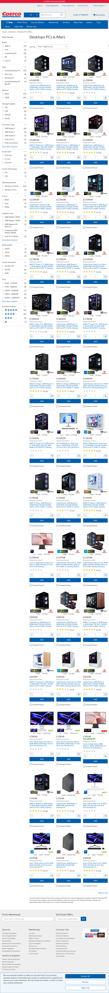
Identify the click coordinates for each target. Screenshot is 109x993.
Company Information (9, 933)
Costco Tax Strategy (8, 938)
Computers (12, 32)
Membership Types (35, 936)
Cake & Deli (18, 27)
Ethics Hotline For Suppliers (11, 964)
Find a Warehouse (11, 914)
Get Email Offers (64, 914)
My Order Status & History (37, 949)
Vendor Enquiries (8, 962)
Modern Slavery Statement (11, 959)
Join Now (32, 933)
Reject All (85, 988)
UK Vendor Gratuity (8, 969)
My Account (33, 946)
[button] (62, 15)
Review (85, 982)
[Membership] (58, 22)
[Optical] (92, 22)
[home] (11, 14)
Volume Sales (33, 954)
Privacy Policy (6, 941)
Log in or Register (35, 943)
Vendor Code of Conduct (10, 967)
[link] (41, 78)
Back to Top (103, 893)
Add (42, 103)
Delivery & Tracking (62, 943)
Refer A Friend (34, 938)
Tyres (98, 22)
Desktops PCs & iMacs (25, 32)
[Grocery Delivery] (44, 22)
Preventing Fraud (61, 949)
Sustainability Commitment (11, 951)
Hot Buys (66, 22)
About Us (6, 929)
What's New (78, 22)
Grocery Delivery (37, 22)
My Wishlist (33, 951)
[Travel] (10, 27)
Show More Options (10, 147)
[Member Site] (36, 27)
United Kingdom (98, 6)
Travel (7, 27)
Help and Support (62, 933)
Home (4, 32)
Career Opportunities (9, 936)
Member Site (31, 27)
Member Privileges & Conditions (39, 941)
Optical (89, 22)
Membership (53, 22)
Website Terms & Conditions (11, 943)
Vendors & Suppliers (11, 955)
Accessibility (60, 956)
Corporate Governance (9, 946)
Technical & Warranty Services (66, 951)
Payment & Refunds (62, 936)
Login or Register (80, 14)
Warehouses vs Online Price (65, 954)
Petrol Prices (22, 22)
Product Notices (61, 946)
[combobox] (31, 15)
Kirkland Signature (8, 949)
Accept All (85, 976)
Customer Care (62, 929)
